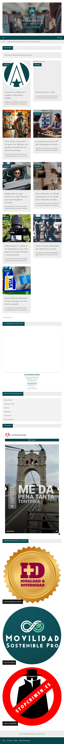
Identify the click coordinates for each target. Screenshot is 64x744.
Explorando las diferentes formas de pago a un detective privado (16, 301)
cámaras (6, 218)
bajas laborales (8, 400)
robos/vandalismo (9, 419)
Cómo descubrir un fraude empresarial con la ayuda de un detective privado (27, 41)
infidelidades (7, 411)
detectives (7, 64)
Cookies (15, 740)
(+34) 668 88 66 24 (32, 383)
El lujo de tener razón (45, 92)
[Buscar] (61, 37)
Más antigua (7, 317)
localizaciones (8, 415)
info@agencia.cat (32, 385)
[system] (58, 37)
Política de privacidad (24, 740)
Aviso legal (9, 740)
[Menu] (3, 37)
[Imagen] (16, 74)
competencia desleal (9, 404)
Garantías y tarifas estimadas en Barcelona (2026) (15, 95)
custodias (6, 407)
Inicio (3, 740)
